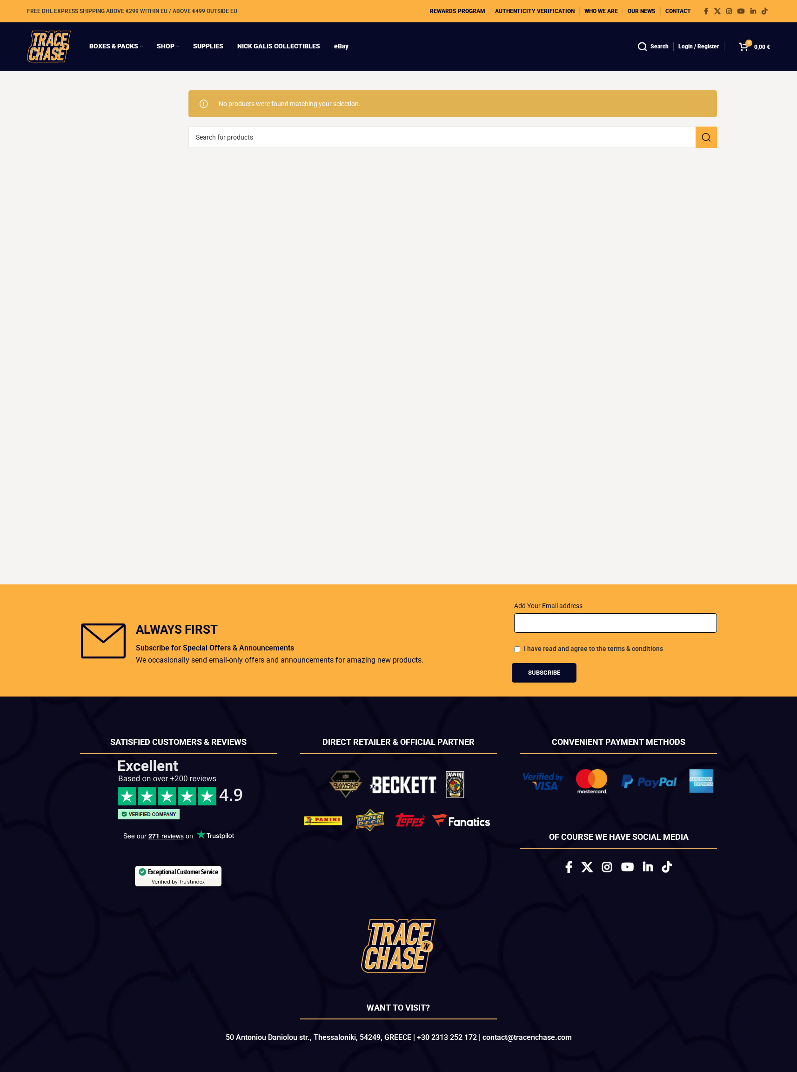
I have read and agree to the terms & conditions (593, 648)
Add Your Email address (548, 606)
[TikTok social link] (764, 11)
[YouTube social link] (741, 11)
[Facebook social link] (705, 11)
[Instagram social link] (729, 11)
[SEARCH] (706, 137)
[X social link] (717, 11)
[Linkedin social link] (753, 11)
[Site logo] (49, 46)
